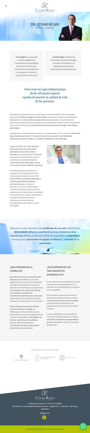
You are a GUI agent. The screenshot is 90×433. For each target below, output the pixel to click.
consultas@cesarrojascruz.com (35, 406)
